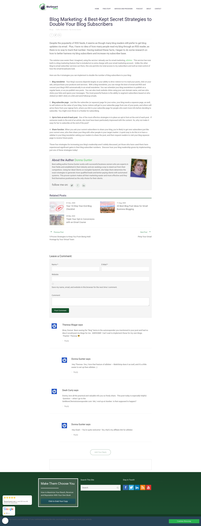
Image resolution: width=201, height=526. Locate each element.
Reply (66, 341)
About (148, 9)
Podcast (139, 9)
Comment (56, 295)
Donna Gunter (76, 30)
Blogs (52, 30)
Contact (158, 9)
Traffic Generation (62, 30)
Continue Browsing (184, 521)
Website (55, 274)
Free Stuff (107, 9)
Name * (55, 264)
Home (97, 9)
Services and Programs (123, 9)
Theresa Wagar (70, 324)
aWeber (129, 60)
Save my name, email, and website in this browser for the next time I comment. (84, 287)
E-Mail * (104, 264)
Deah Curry (68, 390)
